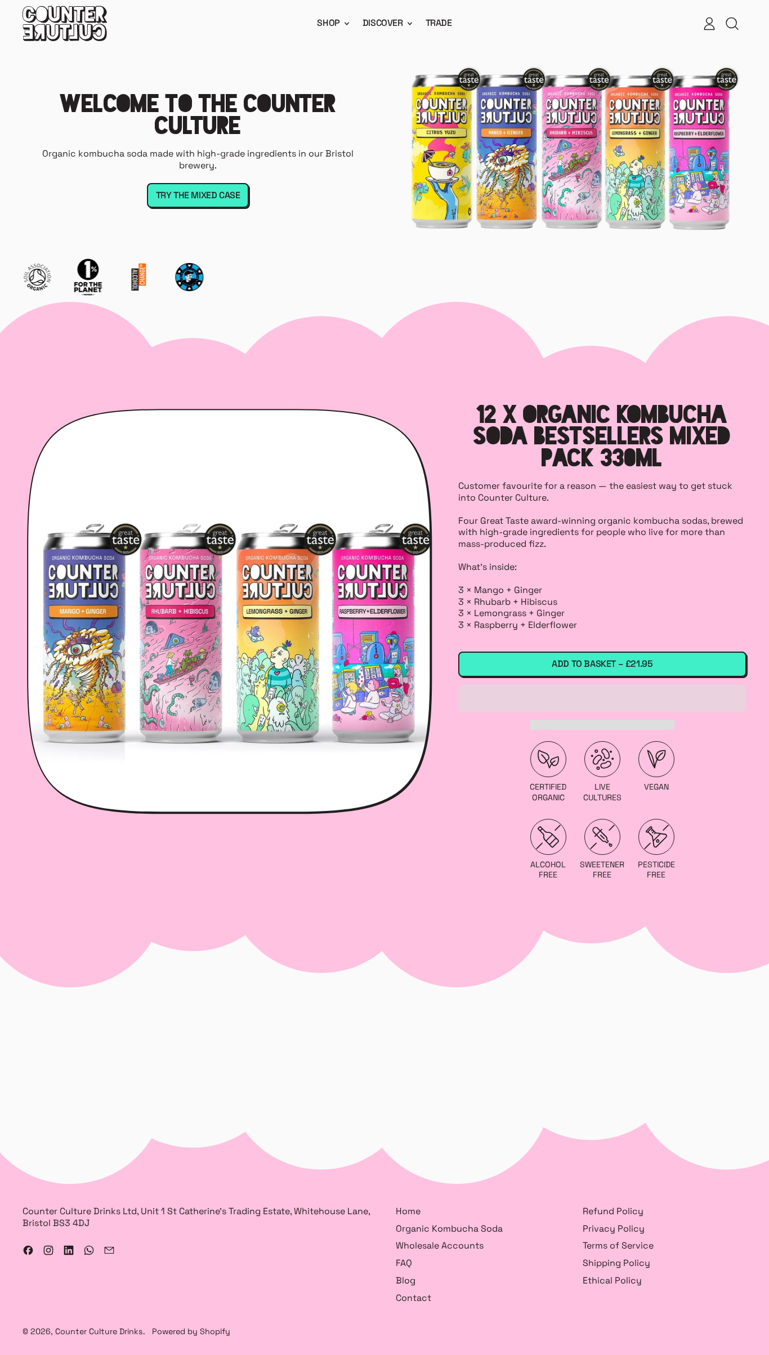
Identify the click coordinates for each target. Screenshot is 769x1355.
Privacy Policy (614, 1228)
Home (408, 1211)
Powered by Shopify (191, 1331)
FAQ (404, 1263)
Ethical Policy (612, 1280)
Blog (405, 1280)
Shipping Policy (616, 1263)
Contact (413, 1298)
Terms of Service (618, 1245)
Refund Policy (613, 1211)
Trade (439, 23)
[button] (602, 698)
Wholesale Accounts (440, 1245)
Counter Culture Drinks (99, 1331)
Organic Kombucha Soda (449, 1228)
